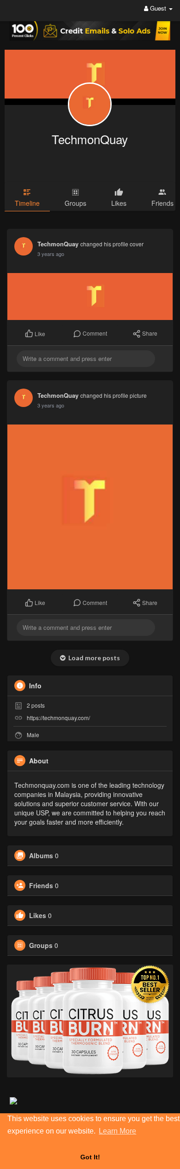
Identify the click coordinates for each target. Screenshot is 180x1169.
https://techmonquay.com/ (58, 717)
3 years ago (50, 253)
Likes (37, 915)
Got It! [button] (90, 1157)
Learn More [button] (117, 1131)
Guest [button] (158, 8)
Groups (41, 945)
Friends (41, 885)
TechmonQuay (90, 138)
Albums (41, 855)
